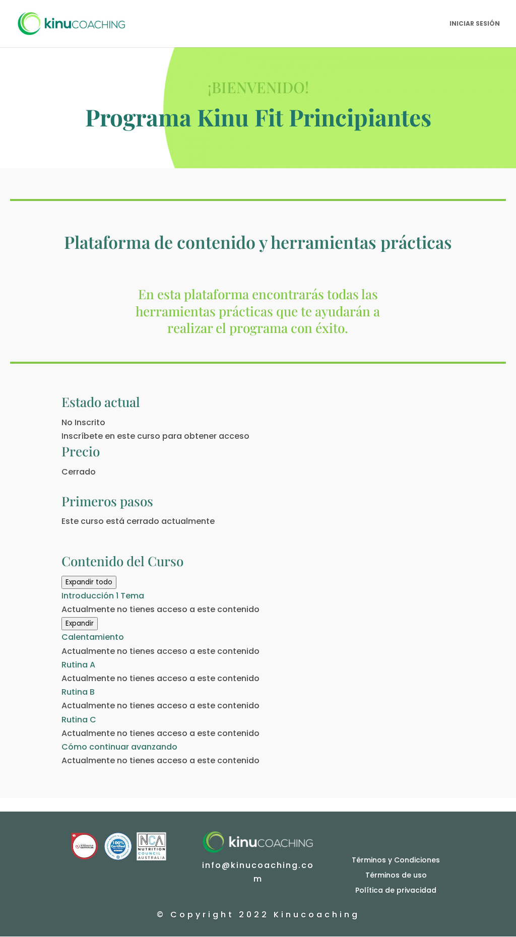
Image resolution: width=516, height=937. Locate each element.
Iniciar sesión (474, 24)
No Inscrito (83, 422)
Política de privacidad (395, 889)
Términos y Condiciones (396, 859)
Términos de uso (396, 874)
